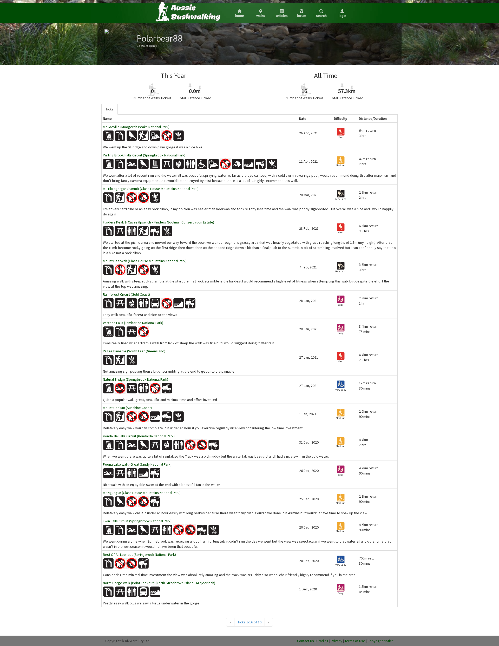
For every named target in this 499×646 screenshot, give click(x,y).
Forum (301, 15)
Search (321, 15)
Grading (322, 640)
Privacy (336, 640)
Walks (260, 15)
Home (239, 15)
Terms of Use (355, 640)
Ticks (110, 109)
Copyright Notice (380, 640)
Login (342, 15)
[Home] (187, 11)
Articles (282, 15)
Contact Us (305, 640)
